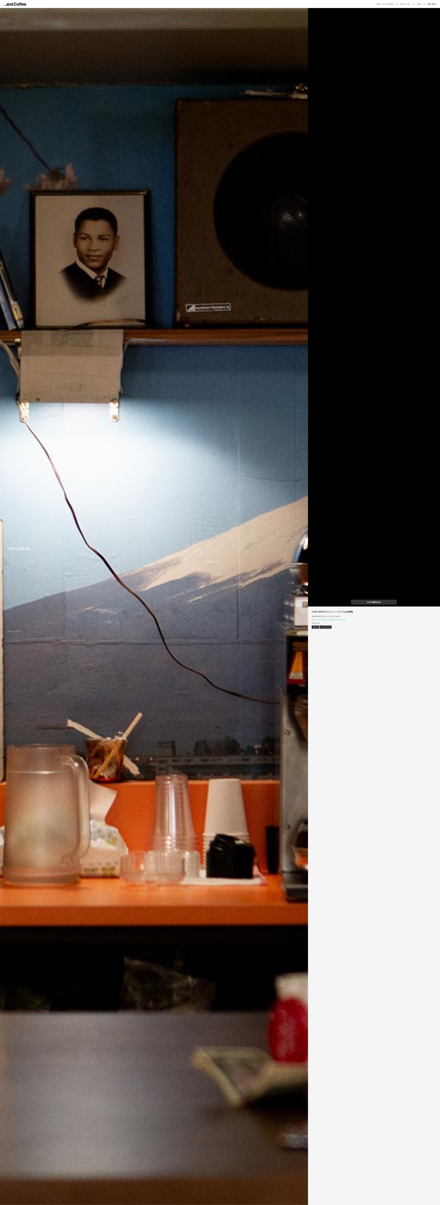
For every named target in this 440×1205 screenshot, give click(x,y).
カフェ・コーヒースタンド (385, 4)
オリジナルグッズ (325, 627)
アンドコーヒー (15, 4)
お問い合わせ (431, 4)
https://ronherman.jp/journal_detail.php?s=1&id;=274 (329, 620)
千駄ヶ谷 (315, 627)
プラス (419, 4)
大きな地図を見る (374, 602)
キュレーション (405, 4)
